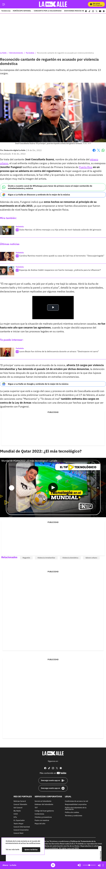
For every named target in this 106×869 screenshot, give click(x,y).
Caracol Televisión (20, 804)
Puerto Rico (85, 167)
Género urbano (91, 558)
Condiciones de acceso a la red (76, 801)
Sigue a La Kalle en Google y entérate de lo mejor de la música (38, 384)
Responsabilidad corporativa (75, 804)
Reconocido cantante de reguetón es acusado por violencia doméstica (65, 53)
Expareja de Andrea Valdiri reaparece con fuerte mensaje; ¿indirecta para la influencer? (60, 270)
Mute (79, 865)
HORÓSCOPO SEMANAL (22, 11)
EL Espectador (19, 820)
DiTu (15, 817)
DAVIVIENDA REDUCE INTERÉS (76, 11)
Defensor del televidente (44, 804)
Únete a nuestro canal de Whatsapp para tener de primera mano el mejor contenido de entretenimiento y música (50, 187)
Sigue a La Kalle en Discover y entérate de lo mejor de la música (39, 194)
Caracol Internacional (22, 827)
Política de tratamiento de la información (75, 808)
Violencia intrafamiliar (46, 558)
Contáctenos (39, 814)
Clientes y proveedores (43, 817)
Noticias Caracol (20, 801)
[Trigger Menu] (3, 4)
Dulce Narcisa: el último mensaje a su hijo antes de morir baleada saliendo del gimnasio (60, 229)
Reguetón (26, 558)
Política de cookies (72, 812)
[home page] (53, 4)
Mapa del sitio (40, 824)
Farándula (30, 53)
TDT (36, 808)
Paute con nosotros (42, 820)
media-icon (53, 865)
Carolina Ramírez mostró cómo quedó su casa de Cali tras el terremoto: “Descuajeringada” (61, 255)
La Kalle (3, 53)
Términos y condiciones (73, 816)
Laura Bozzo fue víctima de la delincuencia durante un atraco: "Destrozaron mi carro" (59, 351)
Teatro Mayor (18, 824)
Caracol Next (18, 833)
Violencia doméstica (70, 558)
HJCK (16, 814)
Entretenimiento (16, 53)
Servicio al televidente (43, 801)
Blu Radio (17, 811)
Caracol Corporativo (21, 830)
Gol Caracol (18, 808)
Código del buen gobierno (44, 811)
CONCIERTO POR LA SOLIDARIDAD (48, 11)
